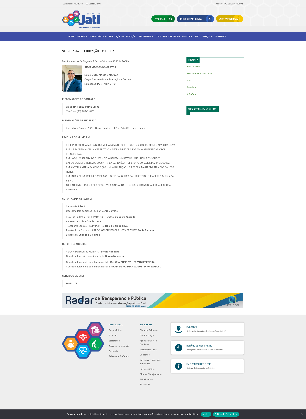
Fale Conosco (229, 4)
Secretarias (145, 36)
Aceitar (206, 414)
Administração (147, 335)
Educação (145, 354)
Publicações (115, 36)
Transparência (97, 36)
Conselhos (220, 36)
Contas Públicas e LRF (167, 36)
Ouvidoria (187, 36)
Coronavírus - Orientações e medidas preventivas (82, 4)
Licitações (131, 36)
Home (71, 36)
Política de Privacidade (226, 414)
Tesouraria (145, 384)
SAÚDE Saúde (146, 379)
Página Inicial (115, 330)
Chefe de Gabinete (148, 330)
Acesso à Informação (119, 345)
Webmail (240, 4)
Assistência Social (148, 349)
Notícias (219, 4)
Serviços (206, 36)
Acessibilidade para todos (199, 73)
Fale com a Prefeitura (119, 356)
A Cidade (80, 36)
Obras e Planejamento (150, 374)
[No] (302, 414)
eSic (197, 36)
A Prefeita (191, 94)
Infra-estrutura (147, 368)
